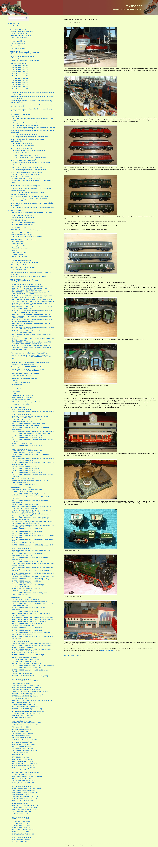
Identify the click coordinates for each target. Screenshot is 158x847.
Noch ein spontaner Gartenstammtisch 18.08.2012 (26, 659)
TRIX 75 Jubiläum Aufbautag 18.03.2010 (24, 768)
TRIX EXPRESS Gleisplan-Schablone (23, 224)
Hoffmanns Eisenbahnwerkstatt (21, 382)
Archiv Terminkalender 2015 (20, 76)
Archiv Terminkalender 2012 (20, 82)
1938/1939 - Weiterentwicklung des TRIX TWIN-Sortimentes (30, 162)
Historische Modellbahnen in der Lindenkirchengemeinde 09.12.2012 (32, 643)
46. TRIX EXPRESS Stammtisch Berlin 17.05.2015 (27, 531)
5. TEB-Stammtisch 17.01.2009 (21, 814)
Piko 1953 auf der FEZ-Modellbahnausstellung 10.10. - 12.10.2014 (31, 571)
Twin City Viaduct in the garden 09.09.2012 (24, 657)
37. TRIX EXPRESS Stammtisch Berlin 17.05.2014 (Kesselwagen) (31, 579)
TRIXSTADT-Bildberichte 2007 (21, 837)
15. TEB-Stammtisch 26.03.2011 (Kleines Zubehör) (27, 709)
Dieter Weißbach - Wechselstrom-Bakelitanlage (26, 284)
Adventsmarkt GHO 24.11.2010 (21, 727)
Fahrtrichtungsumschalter (19, 252)
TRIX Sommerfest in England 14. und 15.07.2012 (26, 663)
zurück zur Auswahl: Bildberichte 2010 (74, 655)
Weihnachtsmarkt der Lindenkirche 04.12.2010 (25, 725)
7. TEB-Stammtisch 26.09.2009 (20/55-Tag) (24, 798)
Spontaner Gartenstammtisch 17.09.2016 (24, 460)
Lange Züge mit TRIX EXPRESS (21, 375)
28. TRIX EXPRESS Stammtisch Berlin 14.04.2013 (27, 630)
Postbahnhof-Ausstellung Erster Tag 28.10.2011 (26, 689)
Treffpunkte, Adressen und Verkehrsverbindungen (26, 60)
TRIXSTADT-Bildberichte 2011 (21, 679)
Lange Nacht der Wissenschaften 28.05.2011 (25, 704)
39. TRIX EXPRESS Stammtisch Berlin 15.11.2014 (27, 561)
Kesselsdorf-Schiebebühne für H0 (22, 399)
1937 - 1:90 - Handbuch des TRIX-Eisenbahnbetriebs (28, 157)
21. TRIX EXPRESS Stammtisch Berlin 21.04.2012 (27, 668)
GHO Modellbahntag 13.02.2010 (21, 774)
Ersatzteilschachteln (18, 254)
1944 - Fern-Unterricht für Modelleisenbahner (25, 174)
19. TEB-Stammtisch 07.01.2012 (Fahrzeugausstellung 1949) (30, 676)
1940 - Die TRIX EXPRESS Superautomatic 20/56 (27, 167)
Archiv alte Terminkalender (19, 63)
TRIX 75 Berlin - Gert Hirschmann (22, 759)
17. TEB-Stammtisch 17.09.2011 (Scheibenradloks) (27, 696)
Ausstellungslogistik (18, 58)
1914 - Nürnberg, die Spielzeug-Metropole (24, 125)
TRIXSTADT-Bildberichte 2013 (21, 598)
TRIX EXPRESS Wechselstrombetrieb (23, 240)
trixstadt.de (134, 6)
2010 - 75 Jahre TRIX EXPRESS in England (25, 186)
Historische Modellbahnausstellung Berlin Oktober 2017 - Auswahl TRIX (33, 431)
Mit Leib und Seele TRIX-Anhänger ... (23, 217)
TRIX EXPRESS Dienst (18, 220)
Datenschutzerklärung (18, 48)
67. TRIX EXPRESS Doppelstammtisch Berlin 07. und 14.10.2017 (31, 433)
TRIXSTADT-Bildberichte (18, 407)
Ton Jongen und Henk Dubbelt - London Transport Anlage (30, 353)
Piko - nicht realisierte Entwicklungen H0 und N (26, 402)
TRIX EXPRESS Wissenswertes (21, 211)
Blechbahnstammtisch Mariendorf (22, 31)
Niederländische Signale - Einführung (23, 267)
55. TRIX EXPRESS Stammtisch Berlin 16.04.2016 (27, 470)
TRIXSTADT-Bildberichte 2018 (21, 409)
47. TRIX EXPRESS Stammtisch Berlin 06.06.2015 (27, 529)
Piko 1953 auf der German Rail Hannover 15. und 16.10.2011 (30, 691)
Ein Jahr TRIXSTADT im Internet (21, 778)
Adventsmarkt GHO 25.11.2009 (21, 794)
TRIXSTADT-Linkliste (18, 41)
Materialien (14, 25)
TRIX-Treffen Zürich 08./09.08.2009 (22, 801)
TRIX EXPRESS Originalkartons (21, 232)
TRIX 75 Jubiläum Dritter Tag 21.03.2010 (24, 761)
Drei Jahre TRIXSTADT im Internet (22, 673)
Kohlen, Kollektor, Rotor (19, 246)
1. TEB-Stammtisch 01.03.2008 (21, 832)
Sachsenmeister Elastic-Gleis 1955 (22, 395)
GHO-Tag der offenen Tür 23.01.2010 (23, 783)
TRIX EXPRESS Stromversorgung (22, 235)
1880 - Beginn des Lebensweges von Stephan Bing (28, 123)
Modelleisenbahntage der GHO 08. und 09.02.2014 (27, 588)
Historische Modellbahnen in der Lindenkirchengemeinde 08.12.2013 (32, 601)
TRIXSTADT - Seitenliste (19, 33)
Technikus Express (17, 384)
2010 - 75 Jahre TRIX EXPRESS (21, 177)
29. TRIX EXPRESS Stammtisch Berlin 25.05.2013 (27, 628)
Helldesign (72, 845)
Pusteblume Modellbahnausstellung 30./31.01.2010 (27, 776)
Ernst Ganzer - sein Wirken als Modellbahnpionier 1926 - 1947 (31, 213)
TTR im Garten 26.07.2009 (20, 803)
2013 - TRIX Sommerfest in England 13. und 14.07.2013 (29, 196)
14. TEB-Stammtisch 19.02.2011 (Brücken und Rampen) (28, 711)
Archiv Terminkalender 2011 (20, 84)
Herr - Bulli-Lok (16, 389)
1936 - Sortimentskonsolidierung (21, 148)
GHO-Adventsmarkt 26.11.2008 (21, 823)
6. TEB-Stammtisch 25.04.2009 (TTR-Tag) (24, 807)
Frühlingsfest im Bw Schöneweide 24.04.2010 (25, 750)
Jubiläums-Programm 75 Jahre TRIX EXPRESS (26, 178)
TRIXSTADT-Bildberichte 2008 (21, 817)
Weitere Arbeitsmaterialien (19, 349)
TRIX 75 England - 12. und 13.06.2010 (23, 744)
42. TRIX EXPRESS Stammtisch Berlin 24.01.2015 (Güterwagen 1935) (32, 545)
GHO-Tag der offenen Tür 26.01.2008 (23, 834)
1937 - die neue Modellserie (20, 153)
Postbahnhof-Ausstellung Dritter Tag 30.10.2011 (26, 685)
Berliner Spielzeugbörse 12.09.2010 (80, 19)
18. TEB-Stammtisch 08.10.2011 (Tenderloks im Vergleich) (29, 694)
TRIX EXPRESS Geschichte (20, 114)
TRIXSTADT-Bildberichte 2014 (21, 548)
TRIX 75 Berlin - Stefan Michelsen (22, 755)
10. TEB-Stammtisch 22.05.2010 (21, 746)
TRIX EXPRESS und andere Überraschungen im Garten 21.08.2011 (32, 700)
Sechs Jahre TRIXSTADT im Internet (23, 543)
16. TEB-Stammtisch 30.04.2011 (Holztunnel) (25, 707)
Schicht (14, 393)
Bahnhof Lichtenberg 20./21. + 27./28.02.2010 (25, 772)
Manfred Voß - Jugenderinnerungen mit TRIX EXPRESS (29, 355)
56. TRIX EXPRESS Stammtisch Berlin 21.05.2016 (27, 468)
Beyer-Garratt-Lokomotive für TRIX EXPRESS (25, 373)
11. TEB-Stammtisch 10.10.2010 (21, 731)
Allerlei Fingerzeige (18, 243)
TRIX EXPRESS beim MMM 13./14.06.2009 (25, 805)
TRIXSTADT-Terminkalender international (25, 52)
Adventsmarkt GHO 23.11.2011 (21, 683)
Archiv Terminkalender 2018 (20, 69)
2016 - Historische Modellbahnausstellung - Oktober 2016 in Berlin (32, 207)
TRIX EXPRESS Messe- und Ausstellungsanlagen (27, 230)
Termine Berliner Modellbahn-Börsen (23, 54)
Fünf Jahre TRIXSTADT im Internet (22, 590)
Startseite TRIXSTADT (18, 29)
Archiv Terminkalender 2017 (20, 71)
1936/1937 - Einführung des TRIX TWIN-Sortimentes (28, 150)
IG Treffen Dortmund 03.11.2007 (21, 841)
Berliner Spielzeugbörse (106, 650)
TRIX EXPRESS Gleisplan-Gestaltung (23, 222)
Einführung (15, 380)
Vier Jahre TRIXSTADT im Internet (22, 634)
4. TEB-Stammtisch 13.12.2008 (21, 819)
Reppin (14, 387)
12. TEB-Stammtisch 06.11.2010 (21, 729)
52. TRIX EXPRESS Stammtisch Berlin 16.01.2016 (27, 484)
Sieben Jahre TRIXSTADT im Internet (23, 478)
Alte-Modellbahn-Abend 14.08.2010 (22, 737)
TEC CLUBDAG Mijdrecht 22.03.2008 (23, 829)
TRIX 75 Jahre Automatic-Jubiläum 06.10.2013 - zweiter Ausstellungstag (33, 617)
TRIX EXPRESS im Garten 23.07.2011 (23, 702)
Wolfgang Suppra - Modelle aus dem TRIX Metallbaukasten (30, 362)
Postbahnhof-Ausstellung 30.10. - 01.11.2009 (25, 796)
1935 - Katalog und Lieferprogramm (22, 145)
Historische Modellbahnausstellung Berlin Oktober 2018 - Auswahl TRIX (33, 411)
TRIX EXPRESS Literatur (19, 227)
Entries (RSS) (79, 845)
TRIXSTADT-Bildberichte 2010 (21, 721)
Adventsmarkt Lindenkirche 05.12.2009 (23, 790)
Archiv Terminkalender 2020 (20, 65)
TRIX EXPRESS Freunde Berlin (21, 36)
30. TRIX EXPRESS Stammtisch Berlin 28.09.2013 (27, 623)
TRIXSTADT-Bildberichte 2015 (21, 488)
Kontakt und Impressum (18, 46)
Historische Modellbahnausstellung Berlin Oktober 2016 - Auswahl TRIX (33, 458)
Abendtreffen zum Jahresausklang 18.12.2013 (25, 599)
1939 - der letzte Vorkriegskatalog (22, 165)
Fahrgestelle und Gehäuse (20, 248)
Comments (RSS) (89, 845)
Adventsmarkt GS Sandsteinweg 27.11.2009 (25, 792)
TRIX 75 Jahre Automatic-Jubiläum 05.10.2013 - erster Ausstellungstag (32, 619)
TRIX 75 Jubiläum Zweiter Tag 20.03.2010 (24, 763)
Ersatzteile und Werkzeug (19, 256)
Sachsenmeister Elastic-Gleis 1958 (22, 397)
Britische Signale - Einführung (20, 265)
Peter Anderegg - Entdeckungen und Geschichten (27, 287)
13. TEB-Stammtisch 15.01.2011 (21, 717)
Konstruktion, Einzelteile (19, 241)
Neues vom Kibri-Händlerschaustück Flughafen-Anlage (29, 276)
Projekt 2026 (14, 24)
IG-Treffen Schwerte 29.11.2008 (21, 821)
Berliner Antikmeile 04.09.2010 (21, 735)
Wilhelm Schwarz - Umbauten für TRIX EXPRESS (27, 369)
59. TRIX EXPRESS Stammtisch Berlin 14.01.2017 (27, 445)
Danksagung (15, 116)
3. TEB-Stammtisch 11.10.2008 (21, 825)
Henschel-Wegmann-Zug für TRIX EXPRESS (25, 371)
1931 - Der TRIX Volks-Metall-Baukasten (24, 134)
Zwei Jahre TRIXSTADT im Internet (22, 715)
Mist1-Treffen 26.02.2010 (19, 770)
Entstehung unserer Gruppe (20, 37)
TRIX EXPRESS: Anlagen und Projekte (24, 280)
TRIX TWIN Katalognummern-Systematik (24, 262)
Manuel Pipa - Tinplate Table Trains (22, 364)
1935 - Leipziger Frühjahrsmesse (22, 143)
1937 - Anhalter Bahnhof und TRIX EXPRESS (26, 155)
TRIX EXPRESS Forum (18, 43)
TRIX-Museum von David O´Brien (22, 742)
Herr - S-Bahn (16, 391)
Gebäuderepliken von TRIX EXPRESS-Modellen (27, 367)
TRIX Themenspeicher (18, 270)
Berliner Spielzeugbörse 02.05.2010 (22, 748)
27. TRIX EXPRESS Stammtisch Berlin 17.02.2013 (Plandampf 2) (31, 632)
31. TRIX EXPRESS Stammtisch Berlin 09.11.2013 (27, 611)
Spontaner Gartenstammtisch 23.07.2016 (24, 466)
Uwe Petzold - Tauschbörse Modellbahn (24, 379)
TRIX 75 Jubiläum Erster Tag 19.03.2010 (24, 765)
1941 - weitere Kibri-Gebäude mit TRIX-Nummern (27, 172)
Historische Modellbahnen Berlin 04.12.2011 (25, 681)
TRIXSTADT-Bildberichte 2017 (21, 414)
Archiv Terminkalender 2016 (20, 74)
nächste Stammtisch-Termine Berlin (22, 56)
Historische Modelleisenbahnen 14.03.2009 (25, 809)
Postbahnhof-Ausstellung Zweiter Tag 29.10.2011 (26, 687)
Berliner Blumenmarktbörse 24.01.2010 (23, 780)
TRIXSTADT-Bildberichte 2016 (21, 449)
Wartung (14, 250)
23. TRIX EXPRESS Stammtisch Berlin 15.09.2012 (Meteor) (29, 655)
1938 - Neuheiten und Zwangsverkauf (23, 160)
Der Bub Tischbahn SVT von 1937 (22, 215)
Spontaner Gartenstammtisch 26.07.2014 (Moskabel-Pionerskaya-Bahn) (33, 576)
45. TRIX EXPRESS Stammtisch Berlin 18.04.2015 (27, 533)
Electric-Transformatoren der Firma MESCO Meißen (27, 236)
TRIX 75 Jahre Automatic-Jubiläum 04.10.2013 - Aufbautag (29, 621)
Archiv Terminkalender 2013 (20, 80)
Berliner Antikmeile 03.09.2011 (21, 698)
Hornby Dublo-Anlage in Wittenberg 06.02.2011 (26, 713)
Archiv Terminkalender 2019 (20, 67)
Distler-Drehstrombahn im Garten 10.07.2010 (25, 740)
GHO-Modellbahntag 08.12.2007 (21, 839)
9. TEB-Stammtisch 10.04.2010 (21, 752)
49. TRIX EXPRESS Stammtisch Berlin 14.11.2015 (27, 504)
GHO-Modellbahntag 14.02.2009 (21, 811)
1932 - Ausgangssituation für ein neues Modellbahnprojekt (30, 137)
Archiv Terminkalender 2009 (20, 89)
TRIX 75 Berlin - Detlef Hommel (21, 757)
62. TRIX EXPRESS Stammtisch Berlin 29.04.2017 (27, 435)
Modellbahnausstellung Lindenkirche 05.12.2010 (26, 722)
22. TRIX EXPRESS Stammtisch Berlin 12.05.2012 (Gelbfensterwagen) (33, 665)
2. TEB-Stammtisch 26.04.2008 (21, 827)
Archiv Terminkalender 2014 (20, 78)
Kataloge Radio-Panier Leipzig (21, 404)
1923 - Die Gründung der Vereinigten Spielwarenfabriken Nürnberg (33, 128)
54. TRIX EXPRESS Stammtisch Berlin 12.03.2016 (27, 472)
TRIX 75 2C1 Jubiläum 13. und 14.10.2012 (24, 652)
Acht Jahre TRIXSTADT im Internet (22, 443)
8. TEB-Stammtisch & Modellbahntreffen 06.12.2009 (27, 788)
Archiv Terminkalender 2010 (20, 86)
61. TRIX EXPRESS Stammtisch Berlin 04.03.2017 (27, 437)
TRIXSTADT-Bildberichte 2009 (21, 786)
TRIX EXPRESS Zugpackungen (21, 260)
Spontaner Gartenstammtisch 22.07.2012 (24, 661)
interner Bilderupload (18, 282)
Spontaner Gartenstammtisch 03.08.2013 (24, 625)
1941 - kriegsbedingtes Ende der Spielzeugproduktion (28, 170)
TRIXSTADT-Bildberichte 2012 (21, 641)
